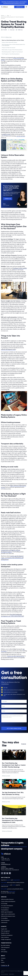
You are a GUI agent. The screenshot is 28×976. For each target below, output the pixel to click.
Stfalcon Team (9, 37)
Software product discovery (7, 899)
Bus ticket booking (5, 945)
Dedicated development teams (8, 916)
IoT (6, 885)
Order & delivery (5, 937)
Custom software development (8, 901)
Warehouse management (7, 935)
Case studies (4, 882)
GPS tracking (4, 951)
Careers (2, 962)
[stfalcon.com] (4, 7)
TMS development (5, 947)
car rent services (20, 136)
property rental (6, 134)
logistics (9, 880)
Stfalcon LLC (20, 970)
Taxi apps (3, 949)
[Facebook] (2, 873)
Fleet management (5, 931)
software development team (8, 349)
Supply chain (4, 929)
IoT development (5, 907)
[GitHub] (10, 873)
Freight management (6, 939)
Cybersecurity (4, 922)
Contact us (4, 965)
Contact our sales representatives (15, 656)
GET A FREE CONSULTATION (14, 728)
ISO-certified (4, 889)
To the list (23, 744)
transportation (16, 880)
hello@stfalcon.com (5, 864)
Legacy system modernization (8, 914)
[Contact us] (19, 7)
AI (1, 885)
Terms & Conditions (4, 974)
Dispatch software (5, 933)
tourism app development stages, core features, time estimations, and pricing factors (12, 557)
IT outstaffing (4, 918)
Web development (5, 920)
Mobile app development (7, 912)
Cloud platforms (5, 910)
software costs (12, 891)
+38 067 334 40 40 (5, 860)
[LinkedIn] (7, 873)
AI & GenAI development (7, 905)
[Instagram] (5, 873)
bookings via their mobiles (20, 268)
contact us (8, 198)
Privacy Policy (11, 974)
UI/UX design (4, 903)
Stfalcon (2, 15)
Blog (8, 15)
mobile (13, 885)
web (9, 885)
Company (3, 958)
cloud (4, 885)
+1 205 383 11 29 (5, 858)
